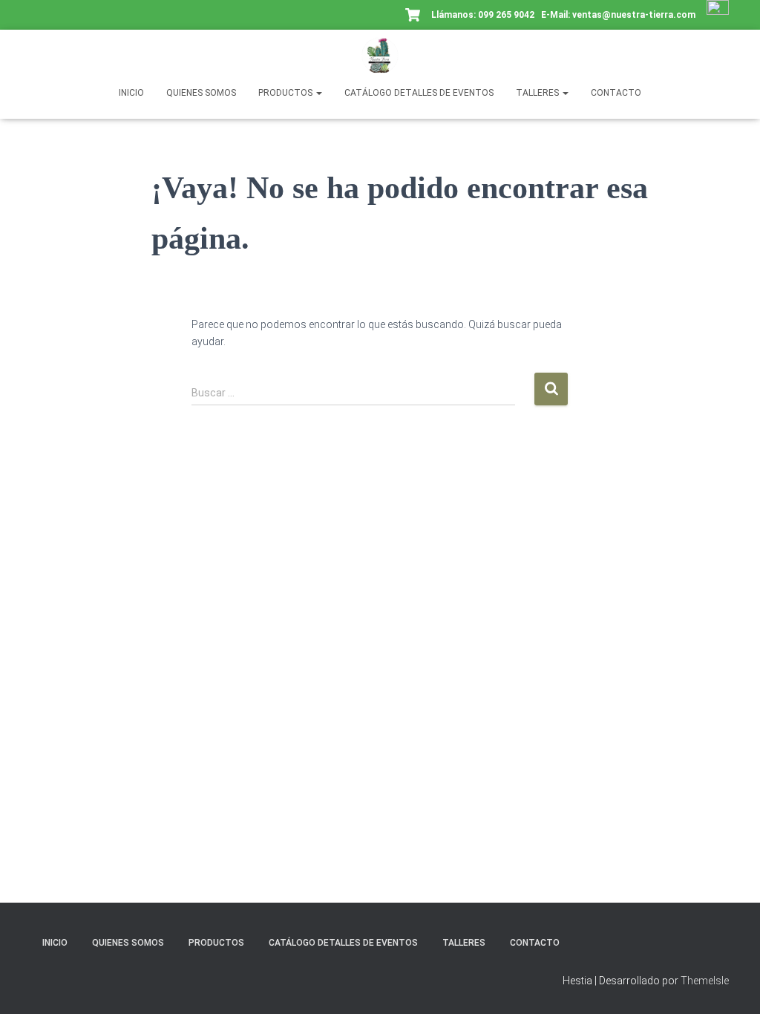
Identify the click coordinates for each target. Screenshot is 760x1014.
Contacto (616, 93)
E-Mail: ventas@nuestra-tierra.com (619, 15)
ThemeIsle (705, 981)
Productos (286, 93)
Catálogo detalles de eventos (419, 93)
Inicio (131, 93)
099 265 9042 (506, 15)
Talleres (538, 93)
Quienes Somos (201, 93)
